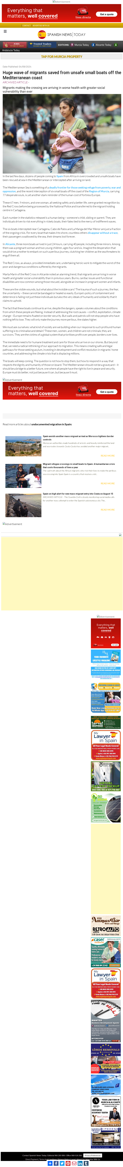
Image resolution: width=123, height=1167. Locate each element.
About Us (80, 1159)
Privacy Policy (63, 1159)
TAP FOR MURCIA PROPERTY (61, 56)
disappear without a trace (103, 232)
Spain (60, 176)
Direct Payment (32, 1159)
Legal (73, 1159)
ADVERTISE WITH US (41, 25)
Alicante (10, 244)
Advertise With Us (93, 1159)
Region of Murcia (99, 191)
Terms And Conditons (48, 1159)
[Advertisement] (62, 573)
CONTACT (26, 25)
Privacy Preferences (92, 1155)
